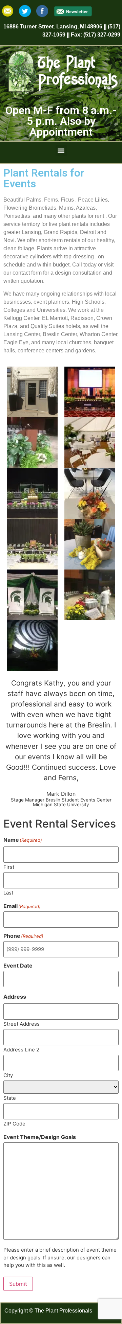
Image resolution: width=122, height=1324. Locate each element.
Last (8, 892)
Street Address (21, 1023)
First (8, 866)
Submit (18, 1283)
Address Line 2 (21, 1049)
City (8, 1075)
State (9, 1097)
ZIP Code (14, 1123)
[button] (61, 150)
